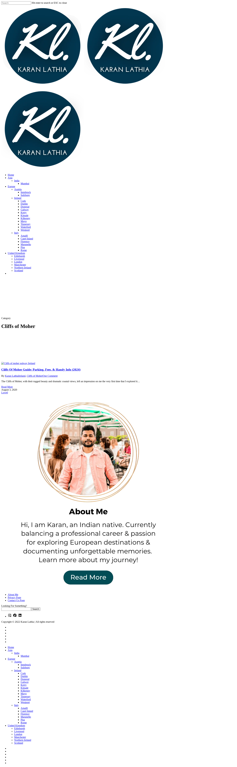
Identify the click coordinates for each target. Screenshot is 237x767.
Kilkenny (25, 690)
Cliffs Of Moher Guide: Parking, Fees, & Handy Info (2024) (40, 369)
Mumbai (25, 656)
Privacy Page (14, 597)
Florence (25, 714)
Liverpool (19, 731)
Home (11, 647)
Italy (16, 705)
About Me (13, 594)
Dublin (24, 676)
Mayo (24, 693)
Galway (25, 682)
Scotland (18, 743)
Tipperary (25, 696)
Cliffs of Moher (35, 375)
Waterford (26, 699)
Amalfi (24, 708)
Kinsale (24, 687)
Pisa (23, 719)
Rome (24, 722)
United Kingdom (16, 725)
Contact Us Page (16, 600)
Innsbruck (26, 664)
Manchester (20, 737)
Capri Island (27, 711)
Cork (23, 673)
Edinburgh (19, 728)
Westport (25, 702)
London (18, 734)
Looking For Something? (14, 605)
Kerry (24, 685)
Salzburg (25, 667)
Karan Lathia (11, 375)
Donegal (25, 679)
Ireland (21, 375)
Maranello (26, 716)
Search (35, 609)
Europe (11, 658)
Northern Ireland (22, 740)
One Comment (50, 375)
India (16, 653)
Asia (10, 650)
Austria (18, 661)
